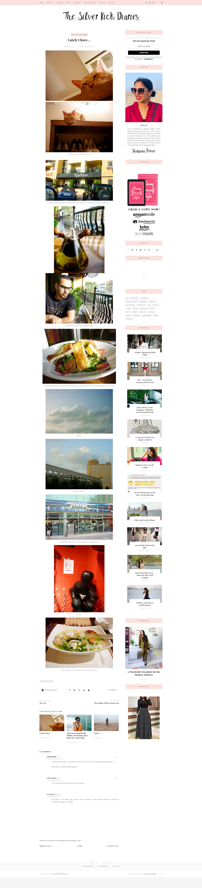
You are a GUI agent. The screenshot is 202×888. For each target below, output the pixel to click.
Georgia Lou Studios (150, 874)
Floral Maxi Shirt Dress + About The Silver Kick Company (144, 575)
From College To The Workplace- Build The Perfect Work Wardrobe (145, 409)
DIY (127, 298)
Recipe (128, 312)
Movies (128, 308)
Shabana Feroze (51, 690)
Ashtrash (52, 778)
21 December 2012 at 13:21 (54, 759)
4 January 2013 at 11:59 (54, 780)
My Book (59, 2)
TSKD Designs (147, 315)
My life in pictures (79, 34)
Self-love (143, 312)
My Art (135, 308)
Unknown (51, 757)
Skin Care (151, 312)
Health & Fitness (90, 2)
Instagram (143, 301)
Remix (135, 312)
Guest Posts (134, 298)
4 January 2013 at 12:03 (54, 796)
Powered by (139, 59)
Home (41, 2)
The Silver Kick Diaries (59, 874)
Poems (152, 308)
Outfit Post (144, 308)
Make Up (155, 305)
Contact (112, 2)
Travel (68, 2)
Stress (128, 315)
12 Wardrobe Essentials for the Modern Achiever (144, 673)
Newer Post (45, 846)
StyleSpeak (136, 315)
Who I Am (102, 2)
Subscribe (143, 53)
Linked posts (141, 305)
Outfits (49, 2)
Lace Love (152, 301)
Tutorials (129, 319)
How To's (77, 2)
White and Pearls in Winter (144, 520)
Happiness (144, 298)
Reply (116, 757)
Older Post (113, 846)
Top (160, 873)
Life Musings (130, 305)
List (149, 305)
